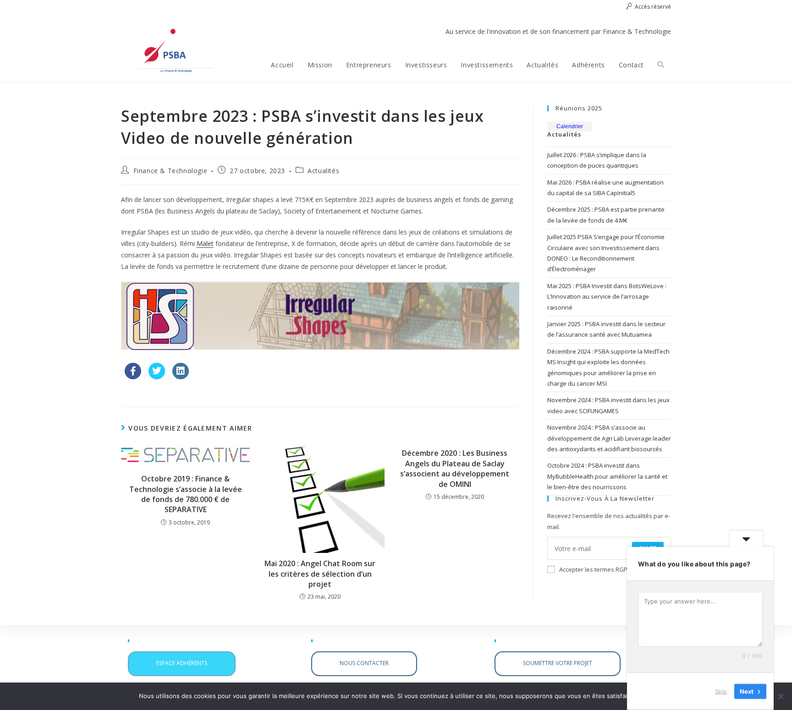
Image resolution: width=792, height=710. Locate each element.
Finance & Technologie (170, 170)
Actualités (323, 170)
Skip (721, 691)
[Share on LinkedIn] (180, 376)
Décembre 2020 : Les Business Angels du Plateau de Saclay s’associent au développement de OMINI (454, 468)
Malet (205, 243)
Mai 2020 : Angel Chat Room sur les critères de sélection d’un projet (319, 573)
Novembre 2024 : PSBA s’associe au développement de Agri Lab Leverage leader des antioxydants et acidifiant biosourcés (609, 438)
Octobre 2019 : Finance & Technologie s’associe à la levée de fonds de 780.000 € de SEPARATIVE (185, 494)
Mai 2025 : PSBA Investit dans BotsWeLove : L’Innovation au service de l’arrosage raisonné (606, 296)
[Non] (780, 696)
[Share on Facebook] (133, 376)
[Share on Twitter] (156, 376)
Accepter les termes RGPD (595, 569)
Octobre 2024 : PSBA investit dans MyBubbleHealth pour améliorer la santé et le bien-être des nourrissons (607, 476)
